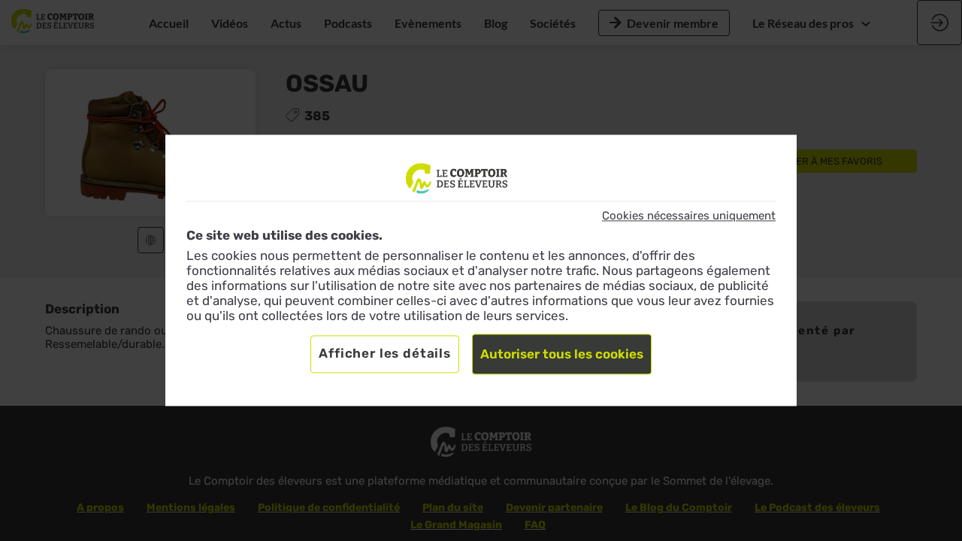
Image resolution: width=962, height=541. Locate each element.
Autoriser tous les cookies (561, 354)
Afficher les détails (385, 353)
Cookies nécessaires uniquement (689, 215)
